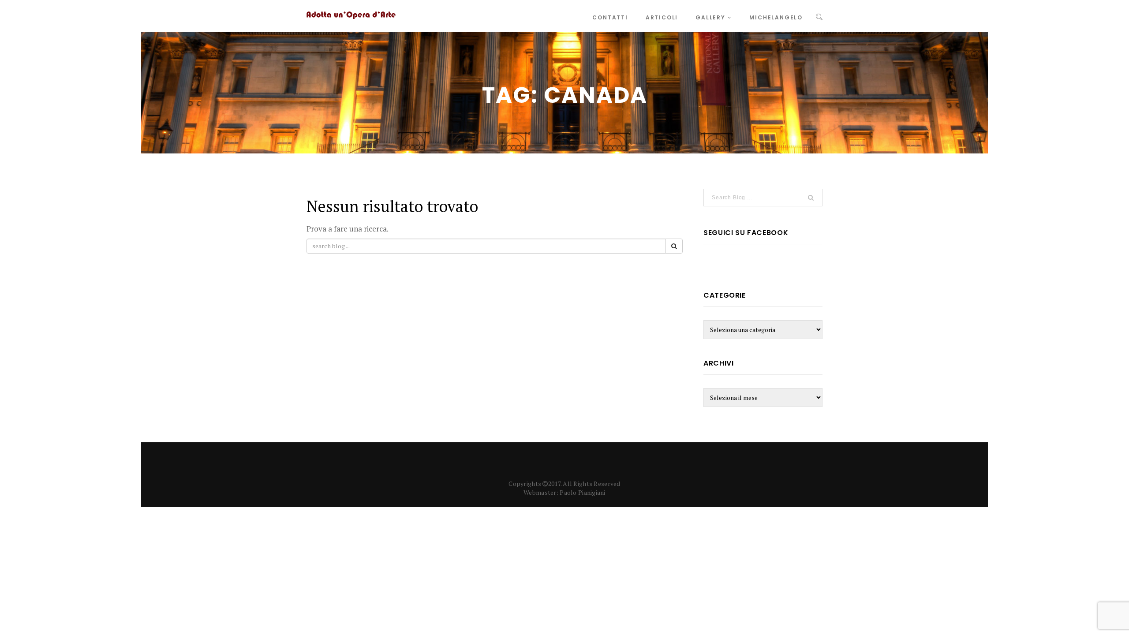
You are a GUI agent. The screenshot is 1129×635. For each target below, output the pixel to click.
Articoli (662, 17)
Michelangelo (776, 17)
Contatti (610, 17)
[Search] (819, 17)
